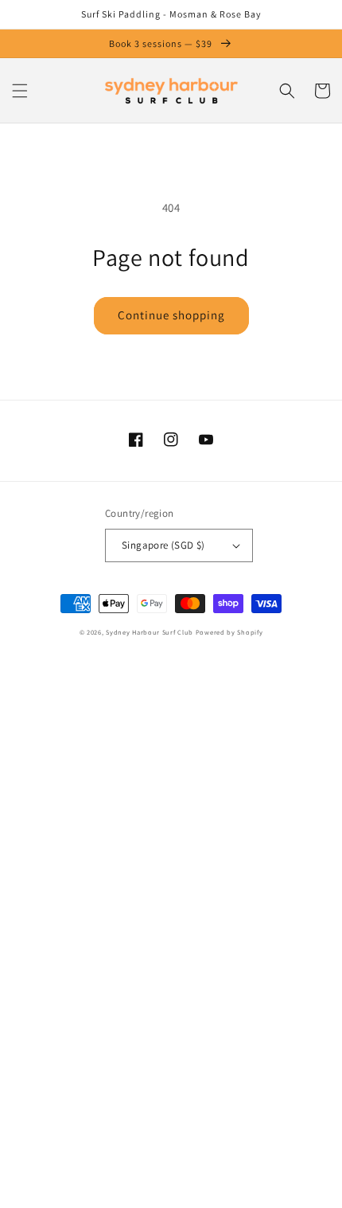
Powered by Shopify (229, 631)
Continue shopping (171, 315)
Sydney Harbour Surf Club (149, 631)
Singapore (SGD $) (163, 545)
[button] (19, 90)
